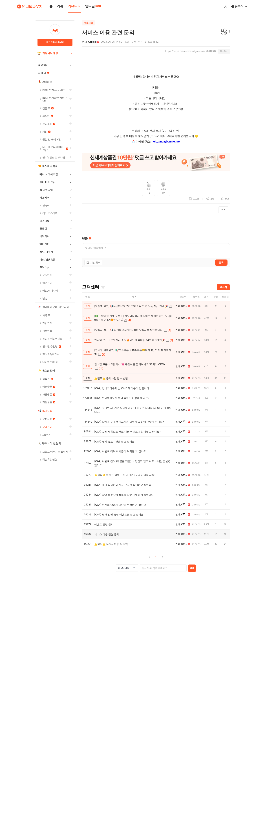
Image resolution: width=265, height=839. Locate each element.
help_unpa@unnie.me (166, 141)
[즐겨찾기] (103, 287)
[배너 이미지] (156, 162)
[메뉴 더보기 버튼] (228, 31)
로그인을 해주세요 (55, 42)
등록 (221, 262)
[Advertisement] (156, 225)
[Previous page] (150, 557)
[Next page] (162, 557)
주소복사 (224, 51)
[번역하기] (224, 31)
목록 (223, 209)
